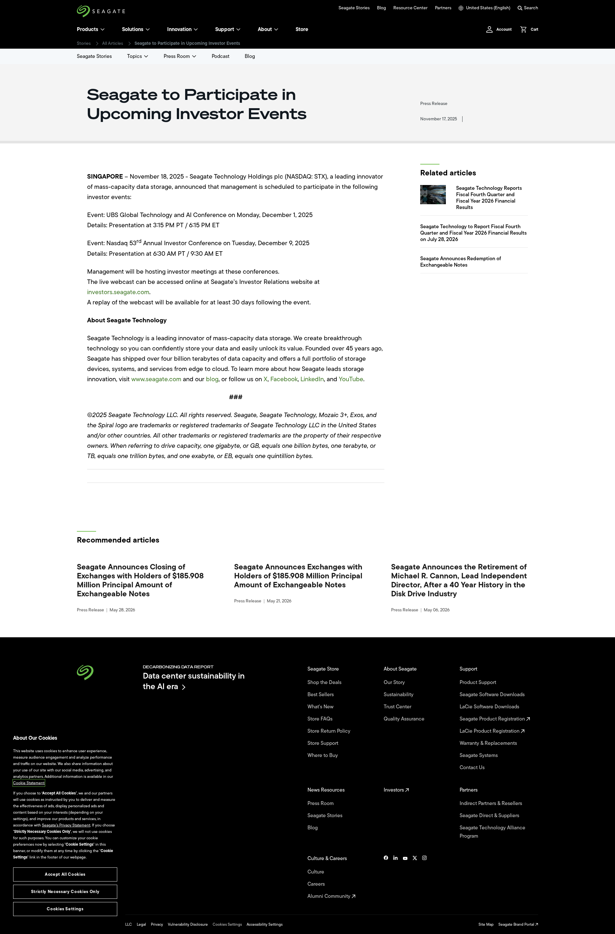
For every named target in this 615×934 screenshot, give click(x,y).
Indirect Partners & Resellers (491, 803)
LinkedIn (312, 379)
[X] (415, 877)
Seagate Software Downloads (493, 694)
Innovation (179, 29)
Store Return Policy (330, 731)
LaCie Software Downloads (490, 707)
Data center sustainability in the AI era (194, 681)
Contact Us (473, 767)
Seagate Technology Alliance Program (492, 832)
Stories (84, 43)
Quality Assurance (405, 719)
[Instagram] (424, 877)
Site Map (486, 924)
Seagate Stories (354, 8)
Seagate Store (324, 669)
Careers (317, 884)
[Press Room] (194, 56)
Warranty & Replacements (489, 743)
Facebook (284, 379)
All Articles (112, 43)
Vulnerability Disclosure (188, 924)
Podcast (220, 56)
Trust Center (398, 707)
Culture (316, 872)
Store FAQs (321, 719)
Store (302, 29)
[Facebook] (386, 877)
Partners (443, 8)
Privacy (157, 924)
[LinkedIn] (395, 877)
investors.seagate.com (118, 292)
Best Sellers (321, 694)
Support (224, 29)
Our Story (395, 682)
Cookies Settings (227, 924)
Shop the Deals (326, 682)
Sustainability (399, 694)
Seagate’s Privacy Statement (66, 825)
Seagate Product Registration (493, 719)
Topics (134, 56)
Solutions (133, 29)
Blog (381, 8)
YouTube (351, 379)
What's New (321, 707)
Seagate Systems (479, 755)
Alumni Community (330, 896)
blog (212, 379)
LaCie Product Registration (490, 731)
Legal (141, 924)
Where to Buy (323, 755)
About (265, 29)
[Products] (102, 29)
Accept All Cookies (65, 874)
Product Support (478, 682)
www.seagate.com (156, 379)
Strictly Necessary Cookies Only (65, 891)
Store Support (324, 743)
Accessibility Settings (265, 924)
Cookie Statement (29, 783)
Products (87, 29)
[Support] (238, 29)
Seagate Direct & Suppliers (490, 815)
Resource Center (410, 8)
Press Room (177, 56)
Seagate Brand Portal (516, 924)
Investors (394, 790)
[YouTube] (405, 877)
